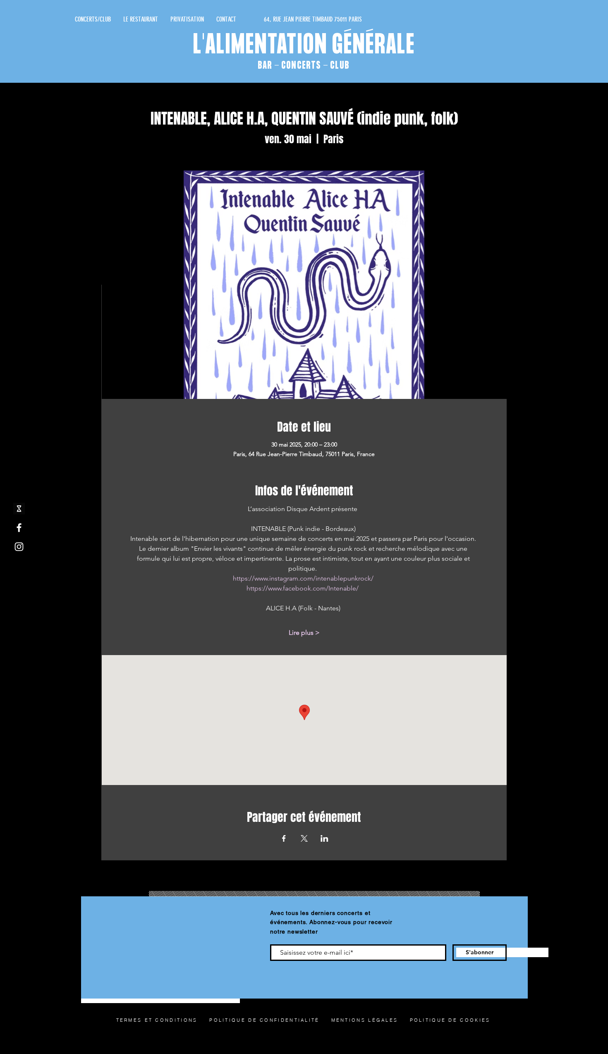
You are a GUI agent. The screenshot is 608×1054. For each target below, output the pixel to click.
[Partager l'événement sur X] (304, 838)
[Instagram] (19, 546)
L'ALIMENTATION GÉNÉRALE (304, 46)
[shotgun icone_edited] (19, 508)
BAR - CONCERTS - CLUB (303, 66)
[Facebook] (19, 527)
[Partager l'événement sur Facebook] (284, 838)
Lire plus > (304, 632)
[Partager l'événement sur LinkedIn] (324, 838)
